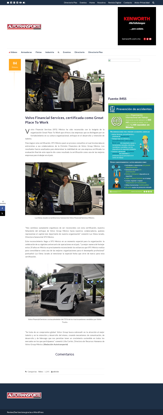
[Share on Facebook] (2, 208)
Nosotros (101, 2)
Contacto (128, 2)
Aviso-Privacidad (142, 2)
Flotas (39, 52)
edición (55, 372)
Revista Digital (114, 2)
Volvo (40, 372)
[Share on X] (2, 213)
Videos (13, 52)
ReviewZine (12, 412)
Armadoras (26, 52)
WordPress (39, 412)
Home (92, 2)
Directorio (80, 52)
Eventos (83, 2)
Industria (49, 52)
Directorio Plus (70, 2)
